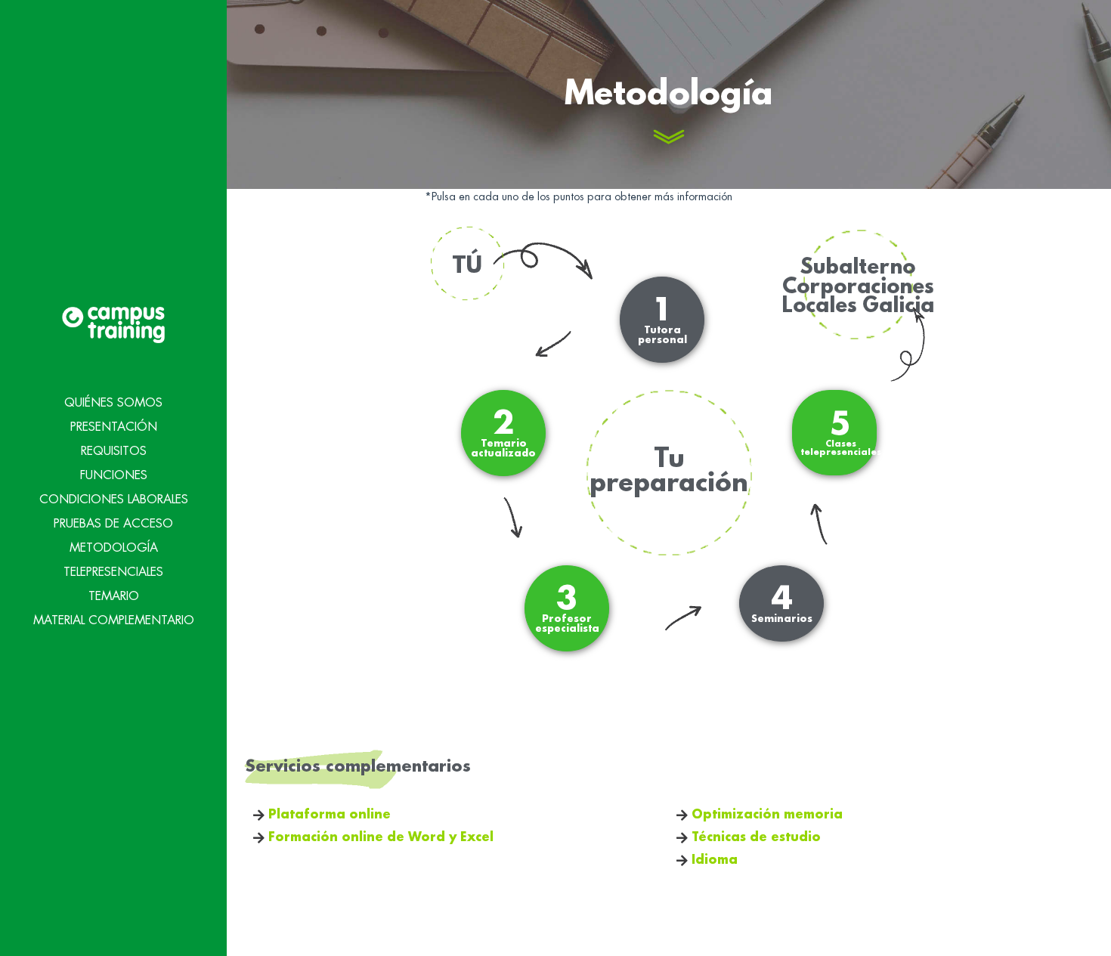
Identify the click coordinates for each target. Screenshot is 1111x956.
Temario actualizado (503, 433)
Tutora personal (662, 320)
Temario (113, 596)
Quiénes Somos (113, 403)
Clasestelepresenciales (840, 433)
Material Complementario (113, 620)
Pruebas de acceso (113, 524)
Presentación (113, 427)
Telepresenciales (113, 572)
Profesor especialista (567, 608)
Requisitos (114, 451)
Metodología (114, 548)
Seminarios (781, 603)
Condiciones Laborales (113, 499)
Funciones (113, 475)
